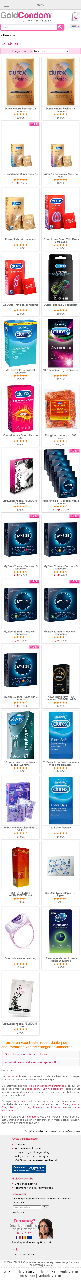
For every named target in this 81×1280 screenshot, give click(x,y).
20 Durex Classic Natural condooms (20, 371)
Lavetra (55, 1107)
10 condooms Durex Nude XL (20, 174)
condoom (12, 1076)
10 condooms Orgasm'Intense (60, 370)
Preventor (38, 1107)
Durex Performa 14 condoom (60, 304)
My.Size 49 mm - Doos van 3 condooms (21, 633)
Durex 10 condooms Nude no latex (60, 175)
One (3, 1107)
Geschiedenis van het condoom (26, 1054)
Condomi (25, 1107)
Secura (13, 1107)
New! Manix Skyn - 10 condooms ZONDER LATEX (60, 698)
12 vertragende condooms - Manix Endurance (60, 959)
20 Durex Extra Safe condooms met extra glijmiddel (61, 763)
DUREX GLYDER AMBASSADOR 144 (20, 894)
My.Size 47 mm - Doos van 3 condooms (61, 633)
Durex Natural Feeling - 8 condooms (60, 110)
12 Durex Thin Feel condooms (20, 304)
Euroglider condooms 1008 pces (60, 437)
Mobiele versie (49, 1276)
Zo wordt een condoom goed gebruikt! (30, 1062)
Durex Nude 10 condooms (20, 239)
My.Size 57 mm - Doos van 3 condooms (21, 698)
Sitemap (48, 1265)
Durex (66, 1104)
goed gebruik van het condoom (45, 1089)
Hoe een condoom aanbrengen (47, 1085)
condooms (19, 1101)
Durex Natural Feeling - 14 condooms (20, 110)
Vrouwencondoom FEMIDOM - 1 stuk (20, 1025)
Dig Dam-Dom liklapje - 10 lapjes (60, 894)
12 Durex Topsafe (60, 827)
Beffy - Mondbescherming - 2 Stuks (20, 829)
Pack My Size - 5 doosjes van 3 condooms (60, 502)
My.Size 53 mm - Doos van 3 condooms (61, 567)
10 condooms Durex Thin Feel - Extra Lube (60, 241)
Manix (75, 1104)
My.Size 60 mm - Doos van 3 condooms (21, 567)
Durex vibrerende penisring (20, 958)
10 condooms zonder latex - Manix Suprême (20, 763)
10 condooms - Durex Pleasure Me (20, 437)
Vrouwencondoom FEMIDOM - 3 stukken (20, 502)
